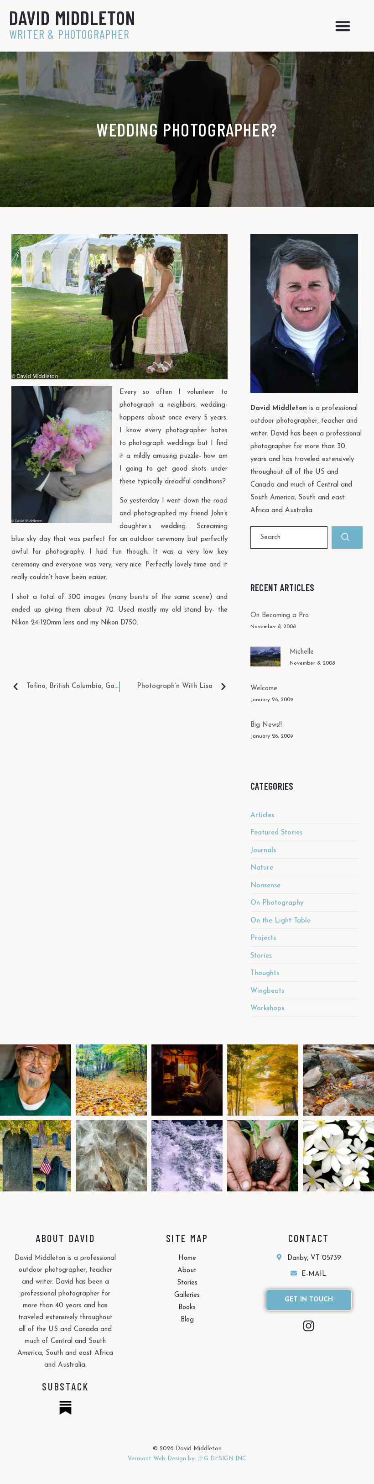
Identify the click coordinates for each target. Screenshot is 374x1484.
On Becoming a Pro (279, 615)
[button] (343, 26)
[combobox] (288, 537)
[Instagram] (308, 1326)
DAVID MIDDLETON (72, 17)
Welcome (263, 688)
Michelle (302, 652)
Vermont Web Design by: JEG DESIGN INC (187, 1459)
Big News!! (266, 725)
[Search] (347, 537)
